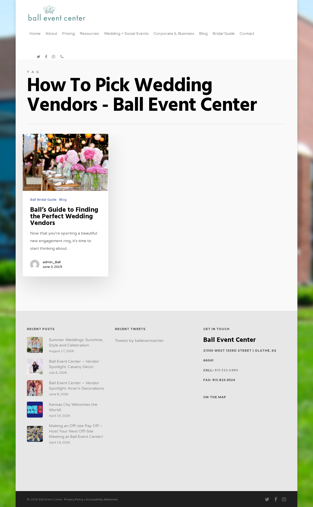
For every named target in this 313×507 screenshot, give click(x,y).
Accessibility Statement (101, 499)
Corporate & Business (174, 33)
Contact (247, 33)
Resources (89, 33)
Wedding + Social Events (126, 33)
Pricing (68, 33)
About (51, 33)
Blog (203, 33)
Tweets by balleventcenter (139, 340)
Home (35, 33)
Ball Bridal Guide (43, 200)
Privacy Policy (73, 499)
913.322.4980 (226, 370)
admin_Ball (52, 262)
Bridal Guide (223, 33)
